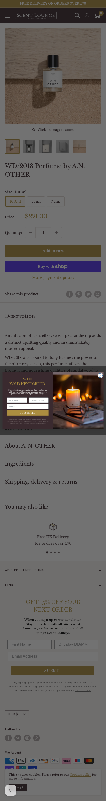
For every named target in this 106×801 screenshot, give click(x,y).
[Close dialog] (100, 375)
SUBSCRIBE (27, 412)
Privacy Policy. (42, 423)
